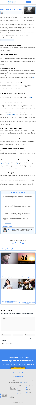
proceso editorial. (8, 223)
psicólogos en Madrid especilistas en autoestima (9, 163)
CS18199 (25, 382)
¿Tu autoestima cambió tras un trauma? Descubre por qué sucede (9, 277)
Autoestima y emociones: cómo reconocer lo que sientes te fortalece (9, 302)
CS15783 (21, 382)
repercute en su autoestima (19, 62)
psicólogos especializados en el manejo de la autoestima (19, 21)
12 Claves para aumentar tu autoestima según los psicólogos (27, 277)
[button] (28, 2)
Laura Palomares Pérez (11, 229)
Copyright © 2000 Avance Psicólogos (18, 402)
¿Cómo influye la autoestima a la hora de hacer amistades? (27, 303)
